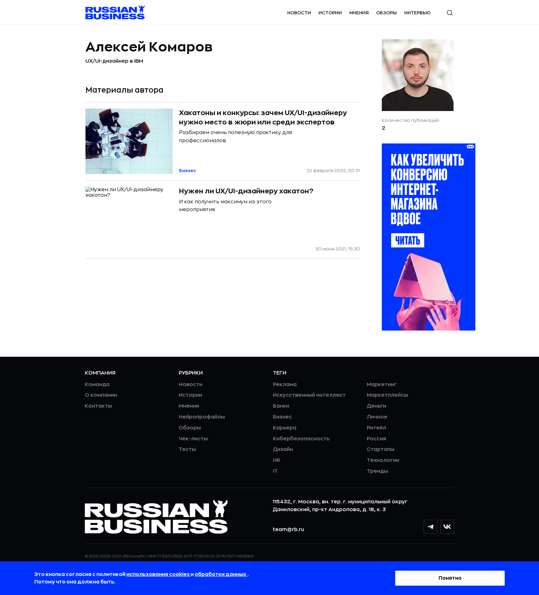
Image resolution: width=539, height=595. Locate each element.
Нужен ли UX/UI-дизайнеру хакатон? (246, 191)
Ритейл (376, 427)
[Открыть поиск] (450, 13)
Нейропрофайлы (202, 416)
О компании (101, 395)
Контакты (98, 406)
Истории (330, 13)
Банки (281, 406)
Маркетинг (381, 384)
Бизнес (282, 416)
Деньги (376, 406)
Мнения (359, 13)
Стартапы (380, 449)
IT (275, 471)
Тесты (187, 449)
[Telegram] (430, 527)
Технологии (383, 460)
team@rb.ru (288, 529)
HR (276, 460)
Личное (377, 416)
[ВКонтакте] (447, 527)
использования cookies (158, 574)
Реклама (285, 384)
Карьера (284, 427)
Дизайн (283, 449)
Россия (376, 438)
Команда (97, 384)
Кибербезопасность (301, 438)
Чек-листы (193, 438)
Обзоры (386, 13)
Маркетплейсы (387, 395)
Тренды (377, 471)
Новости (299, 13)
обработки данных (221, 574)
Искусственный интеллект (309, 395)
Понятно (450, 578)
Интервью (417, 13)
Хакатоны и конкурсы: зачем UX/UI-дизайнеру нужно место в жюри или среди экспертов (263, 117)
